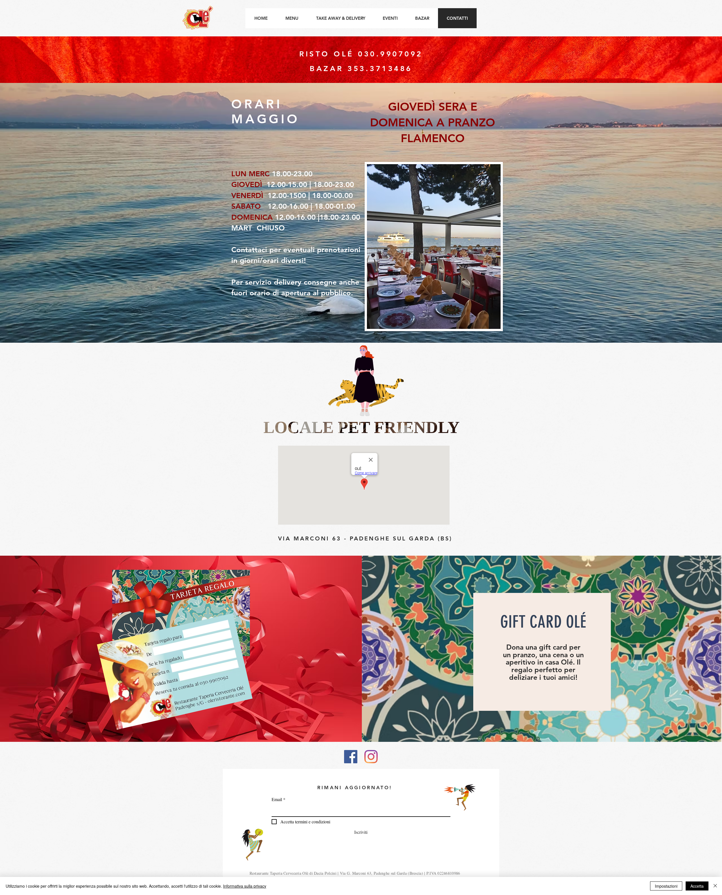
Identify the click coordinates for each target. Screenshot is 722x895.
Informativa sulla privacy (244, 886)
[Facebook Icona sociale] (350, 756)
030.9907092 (390, 54)
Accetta (697, 886)
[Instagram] (371, 756)
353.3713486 (379, 68)
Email (277, 799)
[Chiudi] (715, 885)
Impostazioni (666, 886)
